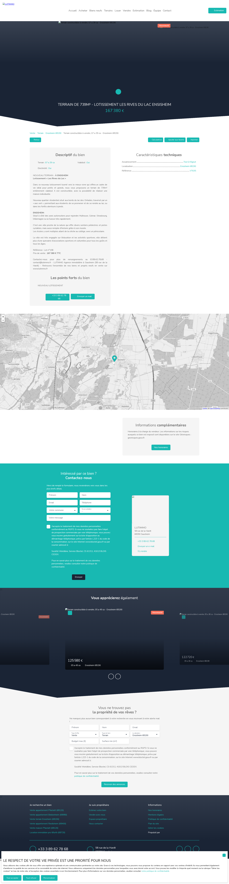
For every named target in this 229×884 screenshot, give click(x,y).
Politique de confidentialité (160, 819)
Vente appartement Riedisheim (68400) (48, 823)
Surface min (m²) (109, 741)
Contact (167, 10)
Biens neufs (95, 10)
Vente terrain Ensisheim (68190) (44, 819)
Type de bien (106, 733)
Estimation (138, 10)
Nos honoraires (155, 810)
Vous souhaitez (86, 509)
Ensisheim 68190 (53, 133)
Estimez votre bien (97, 810)
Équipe (157, 10)
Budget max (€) (79, 741)
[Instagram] (188, 849)
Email (51, 502)
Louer (118, 10)
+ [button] (3, 316)
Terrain (40, 133)
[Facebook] (179, 849)
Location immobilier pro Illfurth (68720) (47, 832)
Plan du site (153, 823)
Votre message (56, 518)
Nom (84, 495)
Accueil (73, 10)
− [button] (3, 320)
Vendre (127, 10)
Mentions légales (156, 814)
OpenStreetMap (215, 409)
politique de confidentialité (86, 776)
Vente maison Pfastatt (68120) (44, 828)
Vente (32, 133)
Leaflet (204, 409)
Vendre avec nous (97, 814)
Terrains (108, 10)
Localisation (136, 733)
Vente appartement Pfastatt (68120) (47, 810)
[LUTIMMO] (21, 10)
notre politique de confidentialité (155, 871)
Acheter (83, 10)
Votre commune (56, 510)
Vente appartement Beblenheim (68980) (48, 814)
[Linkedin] (196, 849)
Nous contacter (96, 823)
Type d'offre (75, 733)
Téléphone (86, 502)
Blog (148, 10)
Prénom (52, 495)
